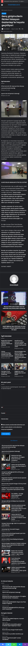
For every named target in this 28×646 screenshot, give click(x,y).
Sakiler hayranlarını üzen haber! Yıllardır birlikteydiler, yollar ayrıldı (18, 569)
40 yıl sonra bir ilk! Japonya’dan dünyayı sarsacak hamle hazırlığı (13, 446)
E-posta (3, 413)
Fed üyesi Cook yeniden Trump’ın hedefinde (6, 373)
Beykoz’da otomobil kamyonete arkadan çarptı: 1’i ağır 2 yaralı (17, 552)
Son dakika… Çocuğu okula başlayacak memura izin (17, 495)
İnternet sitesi (4, 419)
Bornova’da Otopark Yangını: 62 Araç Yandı (14, 483)
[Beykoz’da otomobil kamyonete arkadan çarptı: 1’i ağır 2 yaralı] (6, 553)
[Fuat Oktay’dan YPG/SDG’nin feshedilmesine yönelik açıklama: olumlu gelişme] (6, 560)
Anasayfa (5, 10)
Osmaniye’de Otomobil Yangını (10, 529)
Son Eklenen (14, 440)
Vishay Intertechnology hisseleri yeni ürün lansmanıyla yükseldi (7, 354)
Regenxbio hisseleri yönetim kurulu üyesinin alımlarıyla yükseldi (6, 343)
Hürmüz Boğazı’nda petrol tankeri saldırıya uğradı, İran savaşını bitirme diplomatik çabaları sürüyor (20, 355)
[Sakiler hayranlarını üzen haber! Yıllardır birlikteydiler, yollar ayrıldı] (6, 569)
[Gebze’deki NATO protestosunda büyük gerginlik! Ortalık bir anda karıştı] (6, 516)
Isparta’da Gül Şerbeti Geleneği (10, 93)
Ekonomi (10, 10)
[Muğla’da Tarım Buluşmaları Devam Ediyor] (21, 366)
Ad (2, 407)
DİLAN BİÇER (6, 29)
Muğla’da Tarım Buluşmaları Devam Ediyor (20, 373)
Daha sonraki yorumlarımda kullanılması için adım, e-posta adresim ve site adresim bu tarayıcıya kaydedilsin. (13, 427)
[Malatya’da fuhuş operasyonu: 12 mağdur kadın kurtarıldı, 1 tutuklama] (6, 458)
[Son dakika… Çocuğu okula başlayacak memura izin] (6, 496)
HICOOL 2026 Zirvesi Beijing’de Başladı (12, 539)
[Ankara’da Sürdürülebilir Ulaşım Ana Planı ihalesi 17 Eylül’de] (6, 467)
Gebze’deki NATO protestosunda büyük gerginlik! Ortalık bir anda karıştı (18, 517)
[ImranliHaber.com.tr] (14, 5)
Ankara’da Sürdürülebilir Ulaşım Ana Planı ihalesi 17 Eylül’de (18, 466)
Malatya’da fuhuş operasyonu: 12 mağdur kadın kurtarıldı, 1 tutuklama (18, 458)
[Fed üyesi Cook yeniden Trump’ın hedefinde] (7, 366)
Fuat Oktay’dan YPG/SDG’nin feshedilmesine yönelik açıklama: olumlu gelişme (18, 560)
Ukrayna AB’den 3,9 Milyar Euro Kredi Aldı (13, 501)
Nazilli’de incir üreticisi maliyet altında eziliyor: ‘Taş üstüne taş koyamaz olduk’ (20, 343)
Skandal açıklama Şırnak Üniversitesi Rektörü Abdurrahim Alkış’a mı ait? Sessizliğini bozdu (18, 507)
